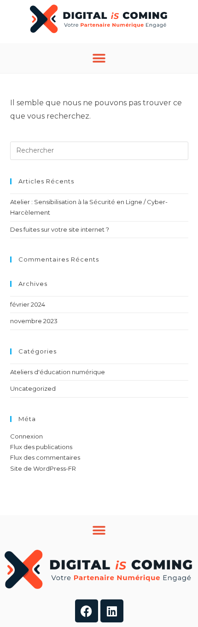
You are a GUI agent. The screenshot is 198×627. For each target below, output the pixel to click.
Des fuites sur (59, 229)
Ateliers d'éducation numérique (57, 372)
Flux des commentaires (45, 457)
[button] (99, 58)
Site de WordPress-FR (43, 468)
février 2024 (27, 304)
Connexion (26, 436)
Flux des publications (41, 446)
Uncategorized (33, 388)
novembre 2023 (34, 321)
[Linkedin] (111, 610)
